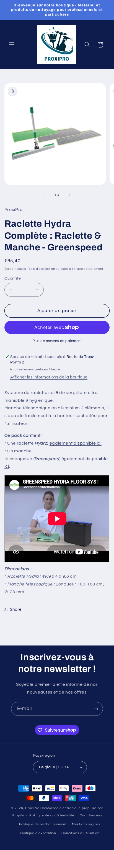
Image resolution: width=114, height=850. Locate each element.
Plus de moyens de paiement (57, 341)
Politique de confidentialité (51, 815)
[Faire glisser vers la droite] (69, 195)
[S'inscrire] (96, 709)
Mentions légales (86, 824)
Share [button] (16, 609)
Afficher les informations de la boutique (48, 377)
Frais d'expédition (41, 268)
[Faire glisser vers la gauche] (44, 195)
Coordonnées (91, 815)
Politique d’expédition (38, 833)
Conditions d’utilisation (80, 833)
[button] (11, 44)
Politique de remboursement (43, 824)
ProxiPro (32, 808)
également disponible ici (76, 443)
